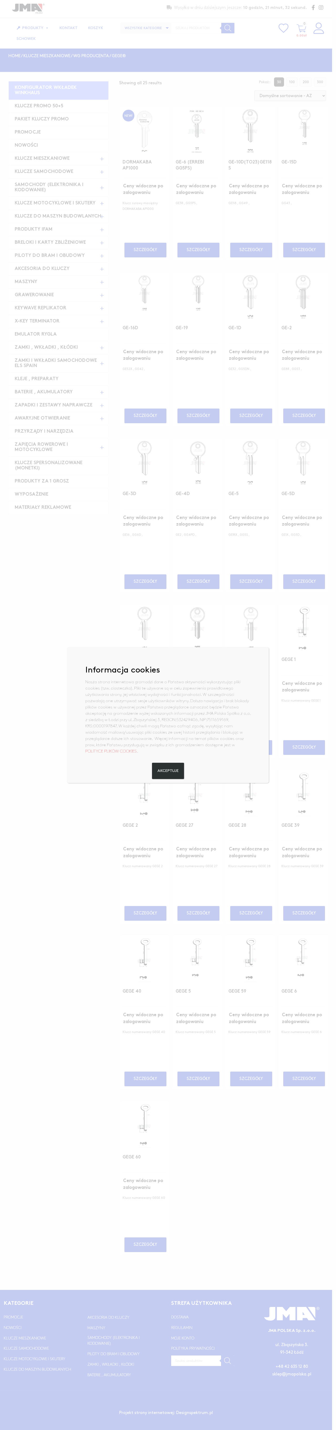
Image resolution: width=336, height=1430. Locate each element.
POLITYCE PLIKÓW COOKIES (111, 751)
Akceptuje (168, 771)
